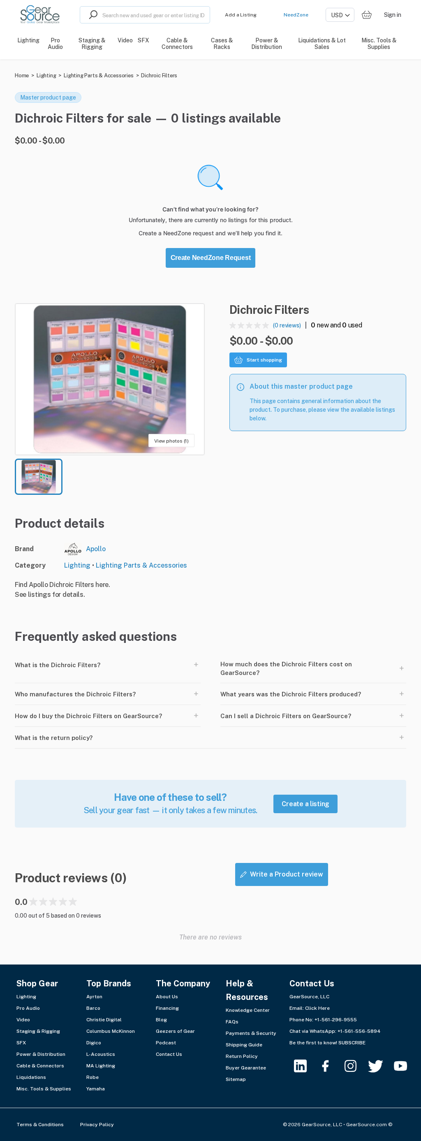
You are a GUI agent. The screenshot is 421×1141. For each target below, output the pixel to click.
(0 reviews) (287, 325)
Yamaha (95, 1089)
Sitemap (236, 1079)
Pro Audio (28, 1008)
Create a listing (305, 804)
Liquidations (31, 1077)
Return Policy (242, 1056)
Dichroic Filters (159, 75)
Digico (93, 1043)
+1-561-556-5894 (359, 1031)
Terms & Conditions (40, 1124)
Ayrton (94, 997)
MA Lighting (100, 1066)
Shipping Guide (244, 1045)
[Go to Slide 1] (38, 477)
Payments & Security (251, 1033)
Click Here (317, 1008)
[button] (109, 379)
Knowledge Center (248, 1010)
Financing (167, 1008)
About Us (167, 997)
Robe (92, 1077)
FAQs (232, 1022)
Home (22, 75)
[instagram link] (355, 1065)
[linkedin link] (305, 1065)
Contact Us (169, 1054)
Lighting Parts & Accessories (98, 75)
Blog (161, 1020)
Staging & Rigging (38, 1031)
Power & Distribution (40, 1054)
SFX (21, 1043)
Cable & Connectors (40, 1066)
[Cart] (367, 15)
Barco (93, 1008)
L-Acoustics (100, 1054)
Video (23, 1020)
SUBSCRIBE (351, 1043)
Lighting (46, 75)
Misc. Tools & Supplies (43, 1089)
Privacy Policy (97, 1124)
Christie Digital (104, 1020)
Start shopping (264, 360)
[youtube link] (405, 1065)
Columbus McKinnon (110, 1031)
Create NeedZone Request (211, 257)
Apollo (96, 549)
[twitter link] (380, 1065)
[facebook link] (330, 1065)
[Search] (91, 15)
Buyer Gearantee (246, 1068)
